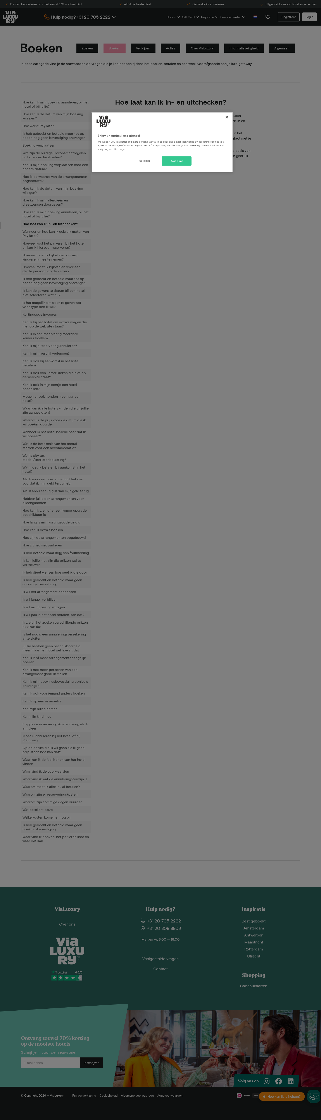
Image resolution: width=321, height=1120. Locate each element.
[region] (162, 142)
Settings (144, 160)
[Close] (227, 117)
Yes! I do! (177, 160)
